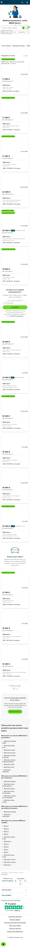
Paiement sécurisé (15, 928)
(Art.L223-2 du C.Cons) (16, 316)
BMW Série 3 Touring (10, 859)
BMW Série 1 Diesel (9, 788)
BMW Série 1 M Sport (10, 752)
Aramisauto (4, 872)
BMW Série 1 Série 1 (9, 764)
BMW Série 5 (7, 865)
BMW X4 (6, 844)
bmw (21, 872)
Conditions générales (15, 917)
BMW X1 (6, 826)
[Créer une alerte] (3, 944)
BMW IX (6, 852)
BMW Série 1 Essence (10, 781)
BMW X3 (6, 831)
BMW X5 (6, 847)
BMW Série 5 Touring (10, 862)
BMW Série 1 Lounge (9, 750)
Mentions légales (15, 919)
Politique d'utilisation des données (15, 922)
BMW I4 (6, 834)
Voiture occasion (13, 872)
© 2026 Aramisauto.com (15, 937)
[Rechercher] (23, 28)
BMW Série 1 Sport (9, 767)
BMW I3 (6, 849)
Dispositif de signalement (15, 931)
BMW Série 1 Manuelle (10, 811)
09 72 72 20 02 (7, 881)
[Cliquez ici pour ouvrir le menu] (27, 2)
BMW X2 (6, 829)
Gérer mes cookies (15, 925)
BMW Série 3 (7, 841)
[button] (10, 32)
